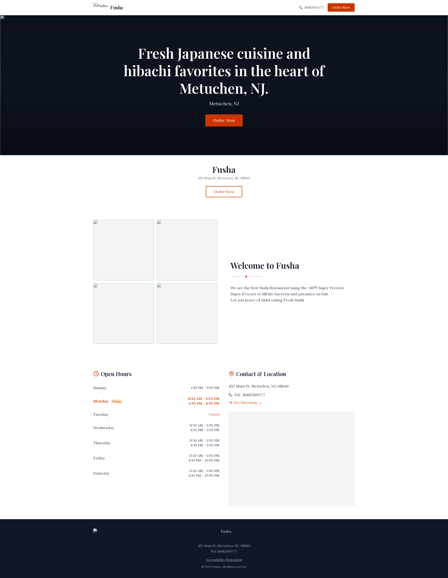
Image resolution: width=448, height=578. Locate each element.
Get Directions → (247, 403)
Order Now (341, 7)
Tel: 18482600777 (224, 551)
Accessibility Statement (224, 560)
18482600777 (314, 7)
